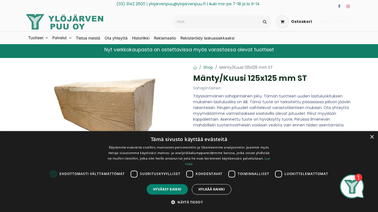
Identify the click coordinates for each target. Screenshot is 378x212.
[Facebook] (339, 6)
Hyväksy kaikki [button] (167, 189)
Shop (208, 67)
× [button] (372, 137)
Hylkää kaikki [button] (211, 189)
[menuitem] (38, 38)
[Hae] (264, 21)
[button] (189, 202)
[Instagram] (348, 6)
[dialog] (189, 171)
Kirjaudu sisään (334, 21)
